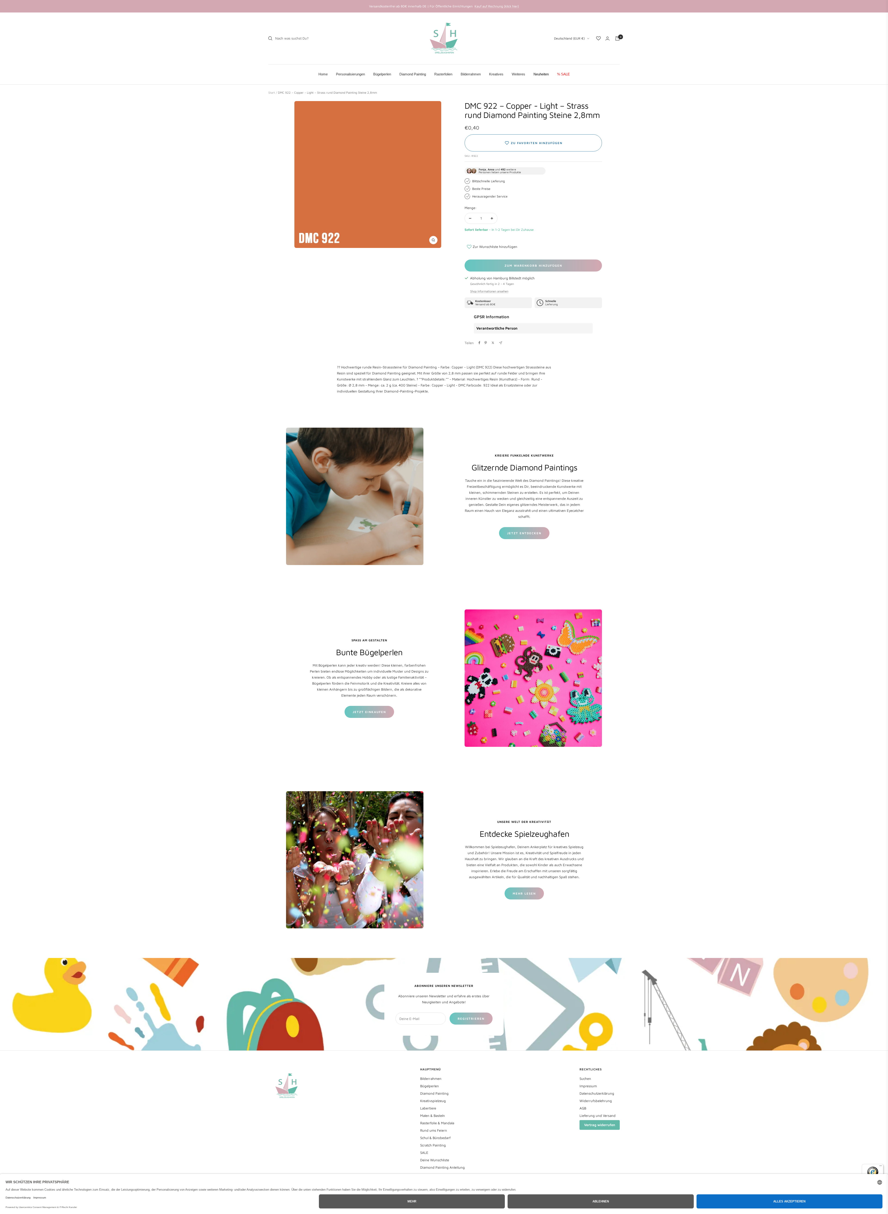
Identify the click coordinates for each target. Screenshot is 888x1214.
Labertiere (428, 1108)
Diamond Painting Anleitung (442, 1167)
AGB (583, 1108)
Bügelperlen (429, 1086)
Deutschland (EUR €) (569, 38)
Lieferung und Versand (598, 1116)
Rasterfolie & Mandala (437, 1123)
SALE (424, 1153)
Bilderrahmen (430, 1079)
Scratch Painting (433, 1145)
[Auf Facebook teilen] (479, 342)
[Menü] (880, 1167)
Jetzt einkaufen (369, 712)
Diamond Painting (434, 1093)
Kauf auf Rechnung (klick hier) (497, 6)
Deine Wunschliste (434, 1160)
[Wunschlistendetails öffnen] (598, 38)
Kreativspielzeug (433, 1101)
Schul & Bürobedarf (435, 1138)
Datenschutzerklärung (597, 1093)
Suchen (585, 1079)
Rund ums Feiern (433, 1130)
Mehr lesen (524, 893)
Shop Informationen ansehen (489, 291)
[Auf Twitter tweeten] (493, 342)
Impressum (588, 1086)
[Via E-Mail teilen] (500, 342)
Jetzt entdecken (524, 533)
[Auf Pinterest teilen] (485, 342)
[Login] (607, 38)
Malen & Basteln (432, 1116)
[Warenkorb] (617, 38)
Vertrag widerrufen (599, 1125)
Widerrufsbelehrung (596, 1101)
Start (271, 92)
